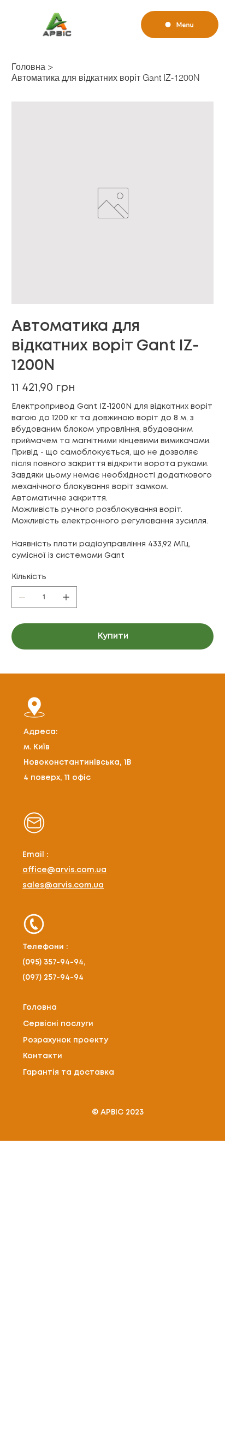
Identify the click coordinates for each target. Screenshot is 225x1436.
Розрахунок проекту (65, 1040)
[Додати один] (66, 597)
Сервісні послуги (58, 1024)
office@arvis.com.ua (64, 870)
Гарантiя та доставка (68, 1072)
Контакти (42, 1056)
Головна (40, 1007)
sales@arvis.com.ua (63, 885)
